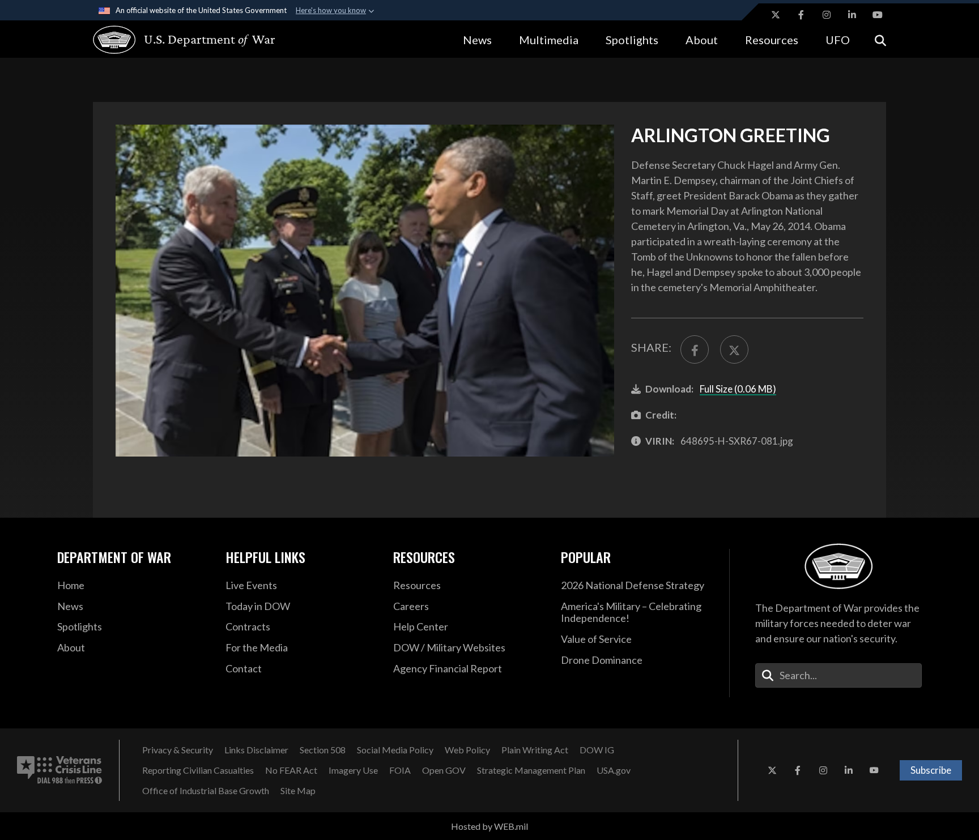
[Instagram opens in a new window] (826, 14)
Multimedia (548, 39)
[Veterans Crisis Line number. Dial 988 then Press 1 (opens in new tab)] (59, 770)
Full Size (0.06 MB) (738, 389)
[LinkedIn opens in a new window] (852, 14)
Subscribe (930, 770)
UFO (837, 39)
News (477, 39)
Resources (771, 39)
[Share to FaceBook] (694, 349)
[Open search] (880, 39)
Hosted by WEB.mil (489, 826)
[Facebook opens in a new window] (801, 14)
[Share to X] (734, 349)
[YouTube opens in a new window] (877, 14)
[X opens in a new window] (775, 14)
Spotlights (632, 39)
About (702, 39)
